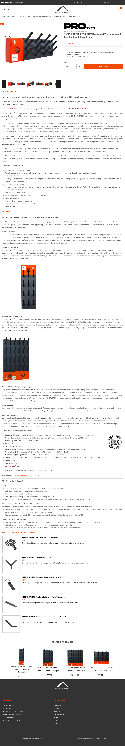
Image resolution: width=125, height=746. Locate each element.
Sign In (57, 711)
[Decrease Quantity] (67, 66)
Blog (56, 717)
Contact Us (78, 2)
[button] (12, 84)
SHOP (4, 9)
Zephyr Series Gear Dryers (13, 714)
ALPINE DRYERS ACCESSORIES (14, 711)
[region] (31, 84)
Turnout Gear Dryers (12, 721)
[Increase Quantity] (80, 66)
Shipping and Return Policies (32, 739)
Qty (65, 62)
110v (85, 56)
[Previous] (4, 84)
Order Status (59, 714)
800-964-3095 (105, 2)
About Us (57, 705)
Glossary (57, 724)
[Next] (58, 84)
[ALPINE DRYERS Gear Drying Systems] (62, 9)
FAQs (56, 721)
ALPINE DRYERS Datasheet (24, 475)
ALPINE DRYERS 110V (10, 705)
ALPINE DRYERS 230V (10, 708)
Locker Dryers (9, 717)
